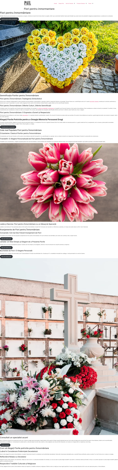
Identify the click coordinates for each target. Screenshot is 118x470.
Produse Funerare (81, 3)
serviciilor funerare (94, 101)
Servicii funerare (69, 3)
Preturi (89, 3)
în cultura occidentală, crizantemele (45, 108)
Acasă (55, 3)
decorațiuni (25, 115)
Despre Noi (61, 3)
